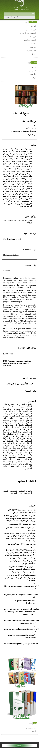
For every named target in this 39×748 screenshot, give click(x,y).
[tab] (19, 506)
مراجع (31, 506)
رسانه (33, 44)
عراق (34, 54)
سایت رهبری (31, 728)
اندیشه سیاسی (30, 40)
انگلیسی (32, 71)
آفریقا (33, 26)
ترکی (34, 77)
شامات (33, 47)
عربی (33, 67)
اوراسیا (33, 37)
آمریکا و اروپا (31, 30)
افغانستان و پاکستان (28, 33)
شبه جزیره (31, 50)
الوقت (33, 731)
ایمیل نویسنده (30, 135)
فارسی (33, 74)
